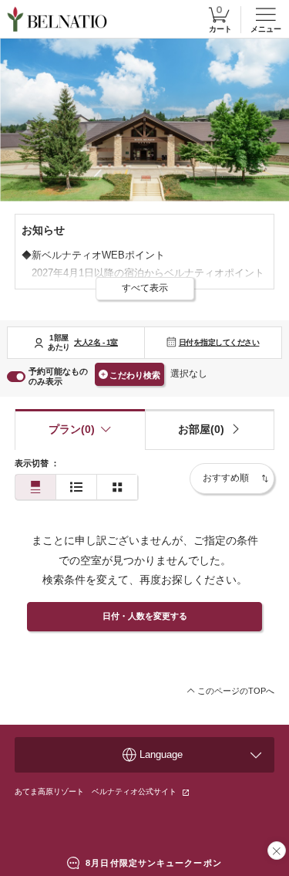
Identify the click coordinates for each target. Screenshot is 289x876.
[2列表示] (117, 487)
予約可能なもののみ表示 (58, 376)
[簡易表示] (76, 487)
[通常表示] (35, 487)
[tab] (210, 430)
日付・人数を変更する (144, 616)
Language (161, 754)
